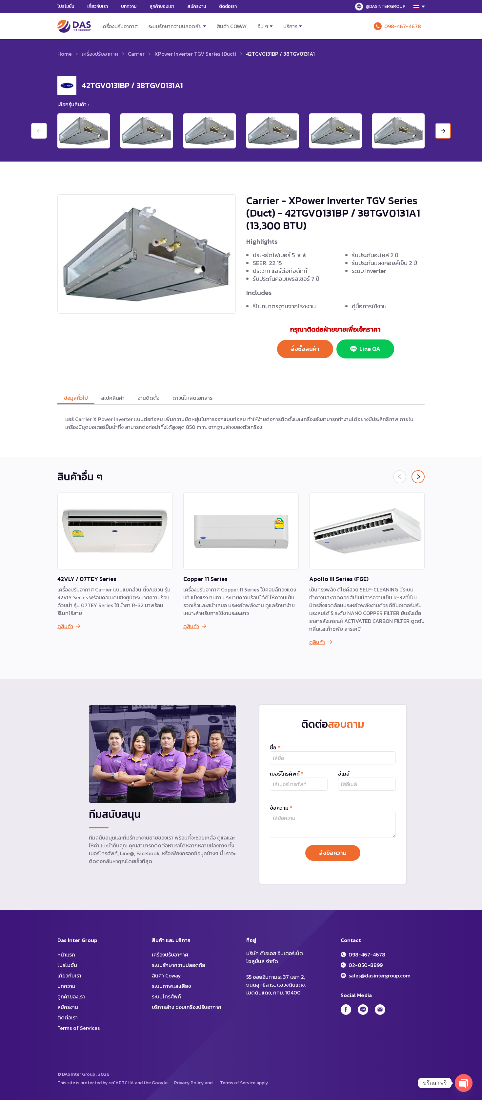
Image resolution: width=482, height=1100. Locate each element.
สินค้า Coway (232, 26)
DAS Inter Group (74, 26)
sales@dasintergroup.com (380, 975)
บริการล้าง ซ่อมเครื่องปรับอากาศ (186, 1007)
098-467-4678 (402, 26)
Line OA (369, 348)
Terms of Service (237, 1082)
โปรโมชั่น (65, 6)
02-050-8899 (366, 965)
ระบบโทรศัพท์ (166, 996)
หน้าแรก (66, 954)
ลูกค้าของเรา (162, 6)
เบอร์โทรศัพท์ (287, 774)
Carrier (136, 54)
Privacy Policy (189, 1082)
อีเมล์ (344, 774)
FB (346, 1009)
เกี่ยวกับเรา (97, 6)
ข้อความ (281, 808)
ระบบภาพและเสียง (171, 986)
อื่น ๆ (262, 26)
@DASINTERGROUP (386, 6)
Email (380, 1009)
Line (363, 1009)
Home (64, 54)
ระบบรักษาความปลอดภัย (175, 26)
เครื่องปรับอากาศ (119, 26)
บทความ (128, 6)
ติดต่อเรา (228, 6)
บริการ (290, 26)
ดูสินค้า (65, 626)
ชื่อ (275, 747)
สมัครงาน (196, 6)
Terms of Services (78, 1028)
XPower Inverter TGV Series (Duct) (195, 54)
